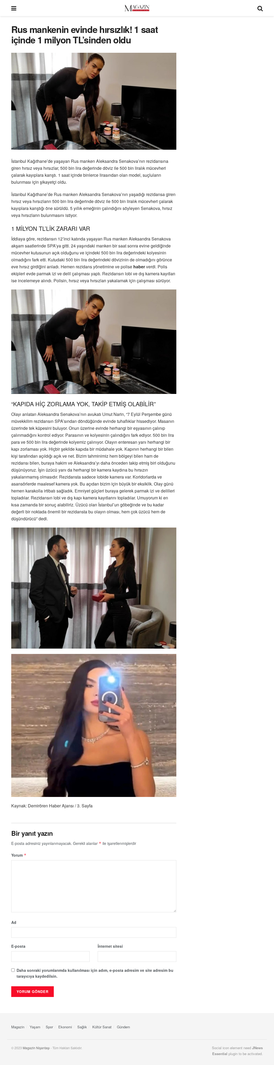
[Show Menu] (13, 8)
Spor (49, 1026)
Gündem (123, 1026)
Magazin (17, 1026)
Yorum (18, 855)
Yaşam (35, 1026)
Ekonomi (65, 1026)
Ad (13, 922)
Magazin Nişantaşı (36, 1047)
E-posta (18, 946)
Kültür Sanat (102, 1026)
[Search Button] (260, 8)
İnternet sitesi (110, 946)
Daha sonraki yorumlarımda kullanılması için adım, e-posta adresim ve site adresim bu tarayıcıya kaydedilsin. (95, 973)
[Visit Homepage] (137, 8)
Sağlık (82, 1026)
